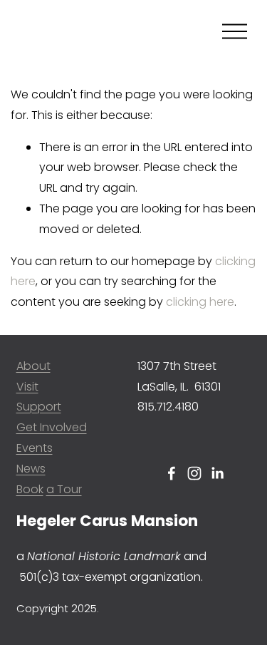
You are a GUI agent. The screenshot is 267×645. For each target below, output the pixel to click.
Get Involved (51, 427)
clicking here (200, 302)
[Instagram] (194, 473)
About (33, 366)
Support (38, 406)
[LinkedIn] (217, 473)
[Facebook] (171, 473)
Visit (27, 386)
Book (29, 489)
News (31, 468)
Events (34, 448)
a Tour (64, 489)
